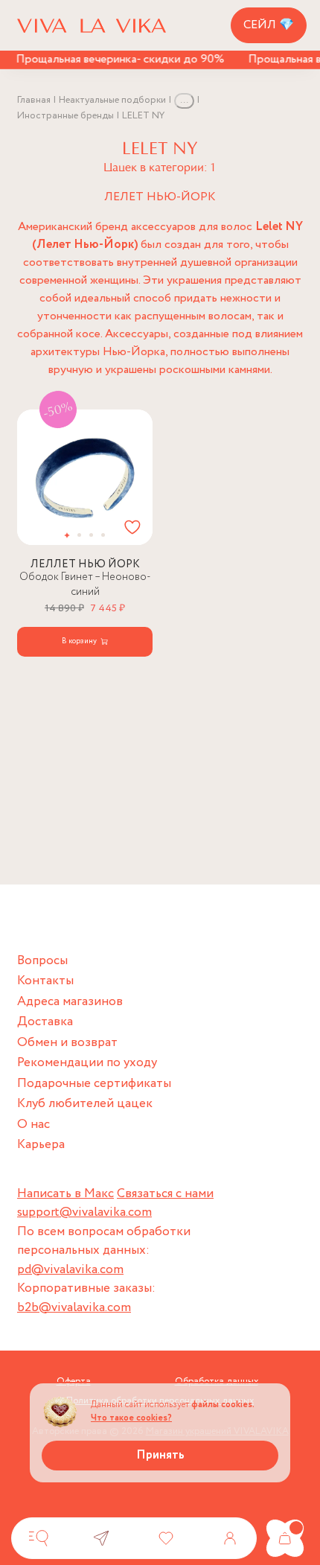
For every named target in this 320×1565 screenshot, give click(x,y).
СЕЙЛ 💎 (268, 25)
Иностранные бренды (65, 116)
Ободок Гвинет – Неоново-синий (85, 584)
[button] (67, 535)
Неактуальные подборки (112, 100)
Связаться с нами (165, 1194)
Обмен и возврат (67, 1042)
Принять (160, 1455)
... (184, 100)
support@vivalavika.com (84, 1212)
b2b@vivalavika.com (74, 1307)
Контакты (45, 981)
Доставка (45, 1022)
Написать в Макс (65, 1194)
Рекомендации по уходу (87, 1063)
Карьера (41, 1144)
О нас (33, 1124)
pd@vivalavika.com (70, 1269)
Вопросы (42, 961)
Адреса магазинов (70, 1001)
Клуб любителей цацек (85, 1103)
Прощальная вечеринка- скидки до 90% (115, 59)
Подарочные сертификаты (94, 1083)
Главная (34, 100)
